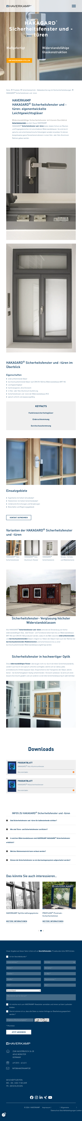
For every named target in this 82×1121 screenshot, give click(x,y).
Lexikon (79, 1110)
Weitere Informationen (16, 921)
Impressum (46, 1107)
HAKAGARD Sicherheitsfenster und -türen (21, 93)
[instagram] (36, 1097)
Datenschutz (55, 1110)
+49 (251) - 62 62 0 (19, 1063)
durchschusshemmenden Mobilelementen (21, 642)
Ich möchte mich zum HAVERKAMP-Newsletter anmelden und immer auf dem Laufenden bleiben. (40, 1005)
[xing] (45, 1097)
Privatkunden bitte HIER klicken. (63, 951)
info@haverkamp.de (21, 1068)
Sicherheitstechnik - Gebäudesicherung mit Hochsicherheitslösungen (46, 90)
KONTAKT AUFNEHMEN (19, 517)
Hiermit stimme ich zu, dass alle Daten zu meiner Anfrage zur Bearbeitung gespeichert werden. (39, 1012)
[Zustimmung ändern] (4, 1114)
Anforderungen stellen (19, 60)
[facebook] (31, 1097)
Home (8, 90)
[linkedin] (41, 1097)
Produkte (16, 90)
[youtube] (50, 1097)
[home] (19, 6)
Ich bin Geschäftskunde (18, 956)
